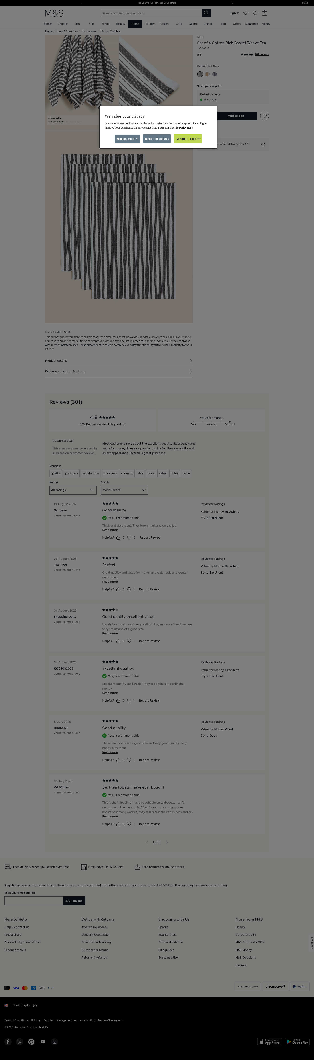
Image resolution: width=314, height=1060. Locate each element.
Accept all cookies (188, 138)
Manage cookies (127, 138)
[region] (158, 127)
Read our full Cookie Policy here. (172, 127)
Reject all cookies (157, 138)
